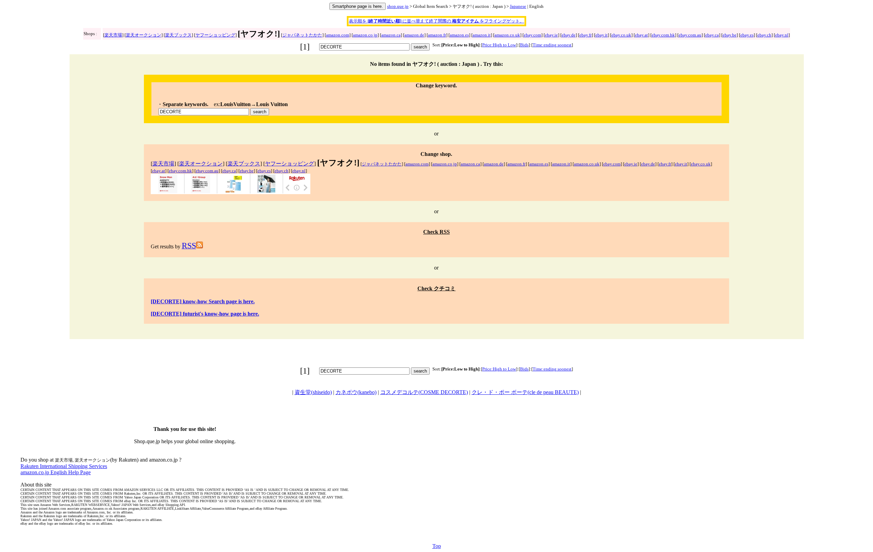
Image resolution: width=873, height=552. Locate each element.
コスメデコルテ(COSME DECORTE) (424, 392)
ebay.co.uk (621, 35)
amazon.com (337, 35)
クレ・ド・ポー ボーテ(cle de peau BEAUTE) (525, 392)
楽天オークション (143, 35)
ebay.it (601, 35)
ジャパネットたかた (302, 35)
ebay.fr (585, 35)
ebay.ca (712, 35)
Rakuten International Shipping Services (63, 466)
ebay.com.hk (663, 35)
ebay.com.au (690, 35)
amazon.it (482, 35)
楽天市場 (113, 35)
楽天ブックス (178, 35)
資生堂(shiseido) (313, 392)
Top (436, 546)
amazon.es (459, 35)
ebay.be (730, 35)
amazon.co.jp (365, 35)
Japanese (518, 6)
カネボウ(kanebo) (356, 392)
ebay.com (532, 35)
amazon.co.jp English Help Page (55, 472)
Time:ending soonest (552, 44)
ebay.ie (551, 35)
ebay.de (569, 35)
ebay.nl (781, 35)
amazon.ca (391, 35)
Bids (524, 44)
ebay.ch (764, 35)
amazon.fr (437, 35)
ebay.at (641, 35)
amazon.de (414, 35)
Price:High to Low (499, 44)
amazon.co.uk (507, 35)
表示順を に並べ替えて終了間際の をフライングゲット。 (436, 21)
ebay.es (747, 35)
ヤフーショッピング (215, 35)
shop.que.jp (398, 6)
